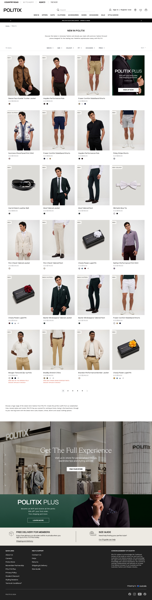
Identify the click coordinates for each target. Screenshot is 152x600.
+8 (53, 378)
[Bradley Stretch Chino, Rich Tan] (44, 378)
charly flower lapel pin (87, 263)
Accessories (73, 15)
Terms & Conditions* (14, 583)
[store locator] (134, 10)
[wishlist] (139, 10)
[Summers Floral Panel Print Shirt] (23, 130)
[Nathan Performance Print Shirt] (128, 240)
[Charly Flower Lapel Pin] (93, 240)
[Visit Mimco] (42, 2)
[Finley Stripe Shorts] (128, 130)
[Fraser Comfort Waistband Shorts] (93, 75)
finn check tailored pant (53, 263)
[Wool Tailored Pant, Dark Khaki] (79, 213)
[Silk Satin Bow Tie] (128, 185)
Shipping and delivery (24, 541)
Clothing (61, 15)
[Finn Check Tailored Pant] (58, 240)
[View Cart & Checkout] (146, 10)
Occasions (93, 15)
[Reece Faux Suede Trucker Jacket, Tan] (9, 104)
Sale (103, 15)
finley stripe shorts (120, 153)
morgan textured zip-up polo (20, 373)
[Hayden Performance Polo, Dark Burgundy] (44, 104)
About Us (9, 555)
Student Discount (12, 576)
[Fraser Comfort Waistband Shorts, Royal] (85, 104)
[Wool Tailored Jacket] (58, 185)
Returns (35, 562)
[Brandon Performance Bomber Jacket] (93, 350)
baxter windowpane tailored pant (91, 318)
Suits (52, 15)
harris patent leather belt (18, 208)
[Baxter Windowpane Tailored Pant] (93, 295)
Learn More (38, 520)
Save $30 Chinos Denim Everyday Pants (56, 380)
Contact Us (36, 555)
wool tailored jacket (51, 208)
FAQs (34, 558)
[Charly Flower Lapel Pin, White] (79, 268)
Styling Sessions (12, 580)
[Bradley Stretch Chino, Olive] (47, 378)
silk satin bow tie (120, 208)
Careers (9, 558)
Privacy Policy (11, 572)
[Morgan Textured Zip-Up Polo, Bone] (9, 378)
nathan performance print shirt (125, 263)
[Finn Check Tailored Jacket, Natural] (9, 268)
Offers (45, 15)
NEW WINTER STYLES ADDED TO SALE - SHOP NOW (76, 20)
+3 (88, 268)
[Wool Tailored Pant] (93, 185)
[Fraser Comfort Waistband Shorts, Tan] (79, 104)
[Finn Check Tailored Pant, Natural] (44, 268)
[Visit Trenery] (54, 2)
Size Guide (36, 569)
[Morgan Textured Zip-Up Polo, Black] (12, 378)
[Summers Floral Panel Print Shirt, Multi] (9, 159)
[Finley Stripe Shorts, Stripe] (114, 159)
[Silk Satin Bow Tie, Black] (117, 213)
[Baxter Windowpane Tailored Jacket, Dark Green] (44, 323)
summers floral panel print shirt (21, 153)
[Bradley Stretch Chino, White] (50, 378)
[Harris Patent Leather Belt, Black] (9, 213)
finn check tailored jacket (19, 263)
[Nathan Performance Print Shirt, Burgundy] (114, 268)
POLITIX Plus (11, 569)
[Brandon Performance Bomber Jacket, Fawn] (79, 378)
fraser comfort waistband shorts (91, 98)
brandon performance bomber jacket (93, 373)
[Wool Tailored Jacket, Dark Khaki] (44, 213)
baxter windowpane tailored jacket (57, 318)
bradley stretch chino (52, 373)
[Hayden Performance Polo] (58, 75)
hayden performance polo (53, 98)
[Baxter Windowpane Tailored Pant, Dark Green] (79, 323)
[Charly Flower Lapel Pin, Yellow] (114, 378)
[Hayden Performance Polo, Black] (47, 104)
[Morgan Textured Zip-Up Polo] (23, 350)
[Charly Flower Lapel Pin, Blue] (82, 268)
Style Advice (113, 15)
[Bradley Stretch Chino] (58, 350)
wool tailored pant (85, 208)
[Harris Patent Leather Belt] (23, 185)
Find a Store (10, 562)
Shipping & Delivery (39, 565)
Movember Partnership (15, 565)
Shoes (84, 15)
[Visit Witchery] (28, 2)
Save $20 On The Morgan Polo (18, 380)
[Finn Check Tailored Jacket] (23, 240)
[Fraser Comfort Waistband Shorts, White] (82, 104)
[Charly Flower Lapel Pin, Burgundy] (85, 268)
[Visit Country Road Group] (11, 2)
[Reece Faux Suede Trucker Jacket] (23, 75)
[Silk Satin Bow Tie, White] (114, 213)
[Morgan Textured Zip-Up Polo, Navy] (15, 378)
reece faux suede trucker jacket (22, 98)
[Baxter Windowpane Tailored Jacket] (58, 295)
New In (36, 15)
